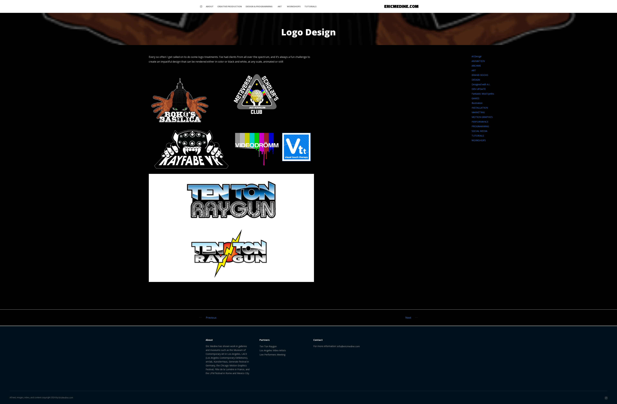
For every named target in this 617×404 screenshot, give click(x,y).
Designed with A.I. (481, 84)
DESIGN (476, 79)
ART (474, 70)
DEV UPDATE (479, 89)
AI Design (477, 56)
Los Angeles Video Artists (272, 350)
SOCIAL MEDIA (479, 131)
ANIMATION (478, 61)
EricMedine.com (66, 397)
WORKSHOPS (479, 140)
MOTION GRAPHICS (482, 117)
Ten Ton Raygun (268, 346)
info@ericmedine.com (348, 346)
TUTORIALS (478, 135)
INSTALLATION (480, 107)
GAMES (475, 98)
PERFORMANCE (480, 121)
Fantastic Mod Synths (483, 93)
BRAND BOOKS (480, 75)
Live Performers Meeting (272, 354)
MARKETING (478, 112)
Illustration (477, 103)
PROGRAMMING (480, 126)
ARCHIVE (476, 65)
